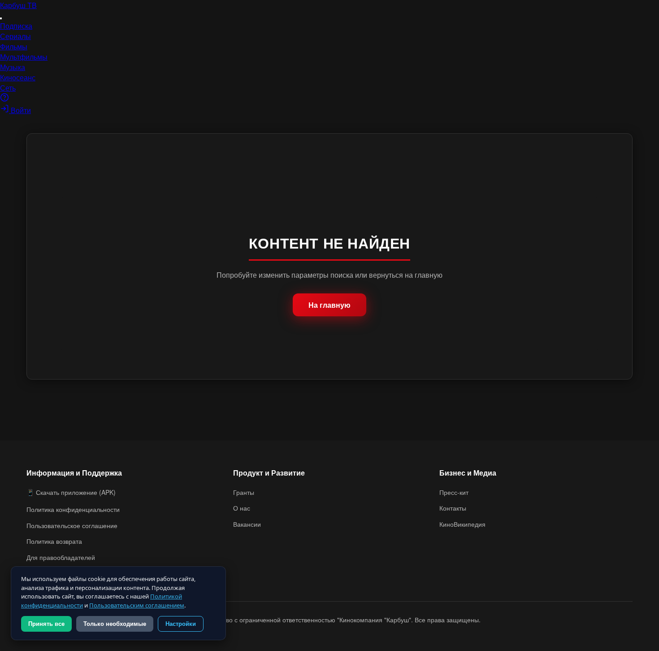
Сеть (8, 88)
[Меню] (1, 18)
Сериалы (15, 36)
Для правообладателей (60, 557)
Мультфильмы (24, 57)
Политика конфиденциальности (73, 509)
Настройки (180, 623)
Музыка (12, 67)
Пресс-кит (453, 492)
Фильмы (13, 46)
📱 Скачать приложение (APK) (71, 492)
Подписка (16, 26)
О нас (241, 507)
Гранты (243, 492)
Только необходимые (114, 623)
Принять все (46, 623)
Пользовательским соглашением (136, 605)
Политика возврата (54, 541)
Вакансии (247, 524)
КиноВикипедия (462, 524)
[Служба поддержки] (4, 99)
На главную (329, 305)
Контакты (452, 507)
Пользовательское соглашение (71, 525)
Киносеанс (17, 77)
